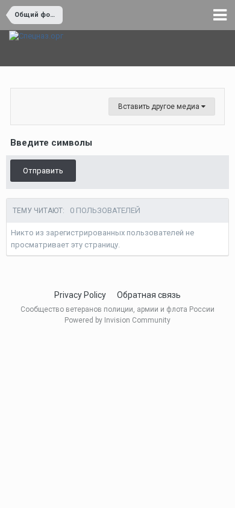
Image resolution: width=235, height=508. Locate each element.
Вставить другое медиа (159, 106)
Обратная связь (149, 295)
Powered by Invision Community (117, 320)
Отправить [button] (43, 170)
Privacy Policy (80, 295)
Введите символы (51, 142)
